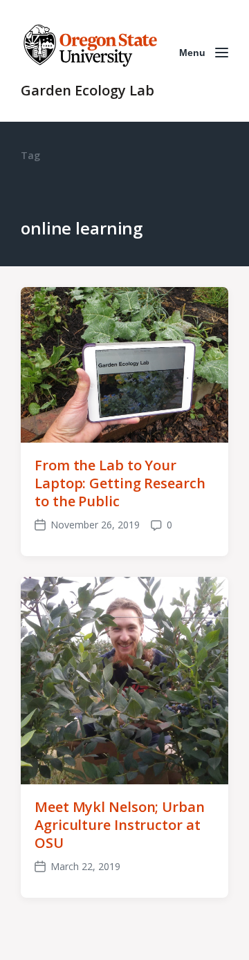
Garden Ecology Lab (87, 90)
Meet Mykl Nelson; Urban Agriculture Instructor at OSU (120, 824)
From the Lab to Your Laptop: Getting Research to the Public (120, 483)
